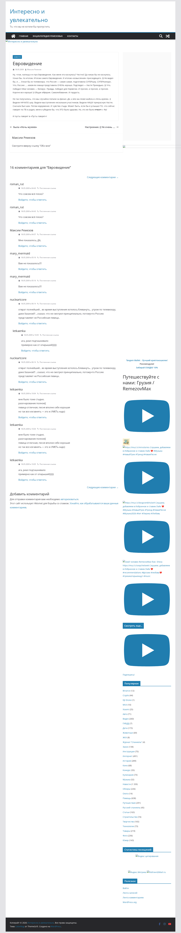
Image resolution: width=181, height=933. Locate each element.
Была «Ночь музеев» (25, 127)
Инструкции (129, 751)
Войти (126, 888)
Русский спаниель (131, 807)
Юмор (126, 840)
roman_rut (17, 184)
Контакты (72, 36)
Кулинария (128, 774)
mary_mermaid (20, 253)
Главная (23, 36)
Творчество (128, 821)
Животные (128, 732)
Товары (126, 831)
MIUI (125, 704)
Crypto (126, 695)
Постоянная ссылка (48, 188)
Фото (125, 835)
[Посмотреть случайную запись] (167, 36)
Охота (126, 793)
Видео (126, 718)
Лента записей (130, 892)
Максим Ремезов (34, 69)
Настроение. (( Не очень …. (100, 127)
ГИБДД (126, 723)
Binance (126, 690)
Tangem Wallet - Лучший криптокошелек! (147, 360)
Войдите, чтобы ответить (32, 199)
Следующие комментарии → (102, 177)
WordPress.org (130, 902)
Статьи (126, 812)
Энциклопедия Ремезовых (48, 36)
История (127, 760)
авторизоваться (69, 499)
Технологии (128, 826)
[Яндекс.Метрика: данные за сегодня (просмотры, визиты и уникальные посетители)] (137, 872)
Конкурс (127, 770)
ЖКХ (125, 737)
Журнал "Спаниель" (132, 742)
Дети (125, 728)
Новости (17, 57)
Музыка (126, 779)
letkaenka (19, 331)
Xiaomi (126, 709)
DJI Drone (127, 700)
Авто (125, 714)
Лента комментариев (133, 897)
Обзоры (126, 789)
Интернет (127, 756)
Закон (125, 746)
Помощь (127, 798)
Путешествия (129, 803)
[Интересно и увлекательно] (13, 36)
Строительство (130, 817)
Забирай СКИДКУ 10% (147, 367)
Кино (125, 765)
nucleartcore (18, 299)
